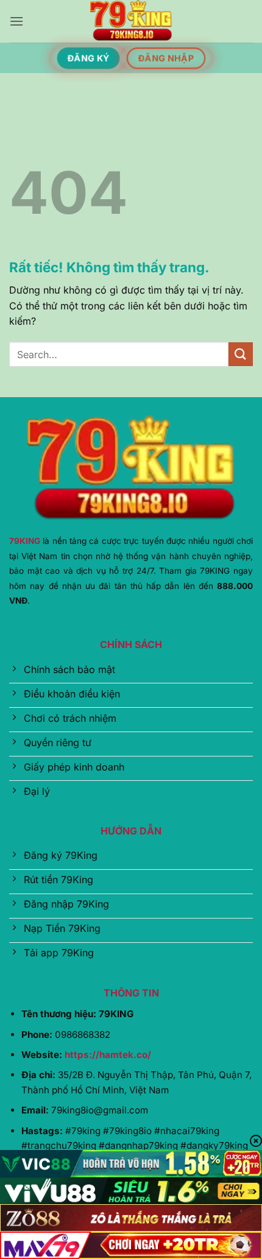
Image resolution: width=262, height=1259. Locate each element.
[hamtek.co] (131, 21)
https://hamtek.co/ (108, 1054)
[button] (16, 21)
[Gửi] (240, 354)
